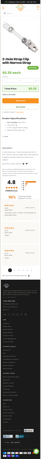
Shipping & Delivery (9, 356)
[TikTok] (17, 314)
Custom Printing (8, 341)
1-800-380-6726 (31, 2)
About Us (6, 406)
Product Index (7, 416)
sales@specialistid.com (10, 304)
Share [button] (6, 136)
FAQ (4, 353)
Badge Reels (7, 326)
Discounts (6, 389)
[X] (21, 314)
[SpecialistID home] (20, 286)
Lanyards (6, 323)
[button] (3, 8)
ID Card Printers (8, 335)
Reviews (5, 422)
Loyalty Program (8, 386)
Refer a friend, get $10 (10, 395)
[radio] (30, 181)
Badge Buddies (8, 332)
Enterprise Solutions (9, 392)
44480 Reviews (12, 191)
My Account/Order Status (11, 377)
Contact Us (6, 350)
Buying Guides (7, 368)
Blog (4, 403)
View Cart (6, 380)
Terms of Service (8, 413)
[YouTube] (13, 314)
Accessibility (7, 419)
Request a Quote (8, 383)
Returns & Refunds (9, 362)
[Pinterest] (25, 314)
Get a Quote (20, 107)
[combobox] (20, 13)
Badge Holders (8, 329)
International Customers (11, 359)
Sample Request (8, 365)
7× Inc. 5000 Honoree (12, 442)
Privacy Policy (7, 409)
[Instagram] (4, 314)
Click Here (20, 112)
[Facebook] (8, 314)
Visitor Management (9, 338)
